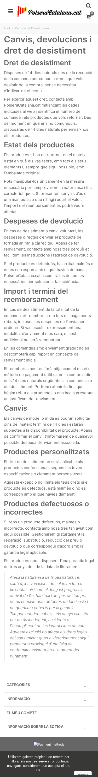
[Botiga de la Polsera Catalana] (49, 11)
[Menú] (10, 11)
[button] (49, 686)
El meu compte (22, 713)
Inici (7, 28)
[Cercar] (88, 5)
